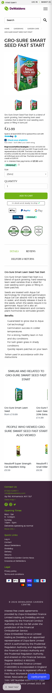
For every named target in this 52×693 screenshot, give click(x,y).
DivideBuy (8, 549)
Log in (35, 2)
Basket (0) (46, 2)
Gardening (18, 28)
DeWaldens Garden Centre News (19, 558)
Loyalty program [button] (38, 676)
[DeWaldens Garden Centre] (14, 8)
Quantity (10, 181)
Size (6, 170)
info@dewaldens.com (14, 493)
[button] (39, 73)
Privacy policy (10, 571)
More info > (9, 529)
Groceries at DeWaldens (15, 561)
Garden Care (33, 28)
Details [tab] (14, 251)
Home (6, 28)
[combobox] (22, 20)
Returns (7, 555)
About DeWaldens (12, 545)
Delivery (8, 552)
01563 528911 (11, 2)
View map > (10, 500)
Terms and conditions (14, 574)
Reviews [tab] (30, 251)
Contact (8, 542)
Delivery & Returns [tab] (22, 259)
